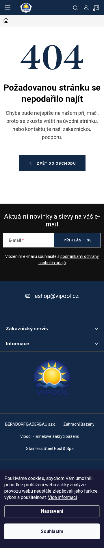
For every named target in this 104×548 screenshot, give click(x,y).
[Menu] (7, 7)
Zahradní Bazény (78, 424)
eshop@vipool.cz (57, 295)
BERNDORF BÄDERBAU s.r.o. (30, 424)
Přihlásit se (78, 240)
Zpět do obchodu (56, 163)
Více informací (62, 497)
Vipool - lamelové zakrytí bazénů (49, 436)
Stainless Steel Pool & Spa (50, 448)
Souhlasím (52, 531)
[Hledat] (75, 7)
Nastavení (52, 511)
